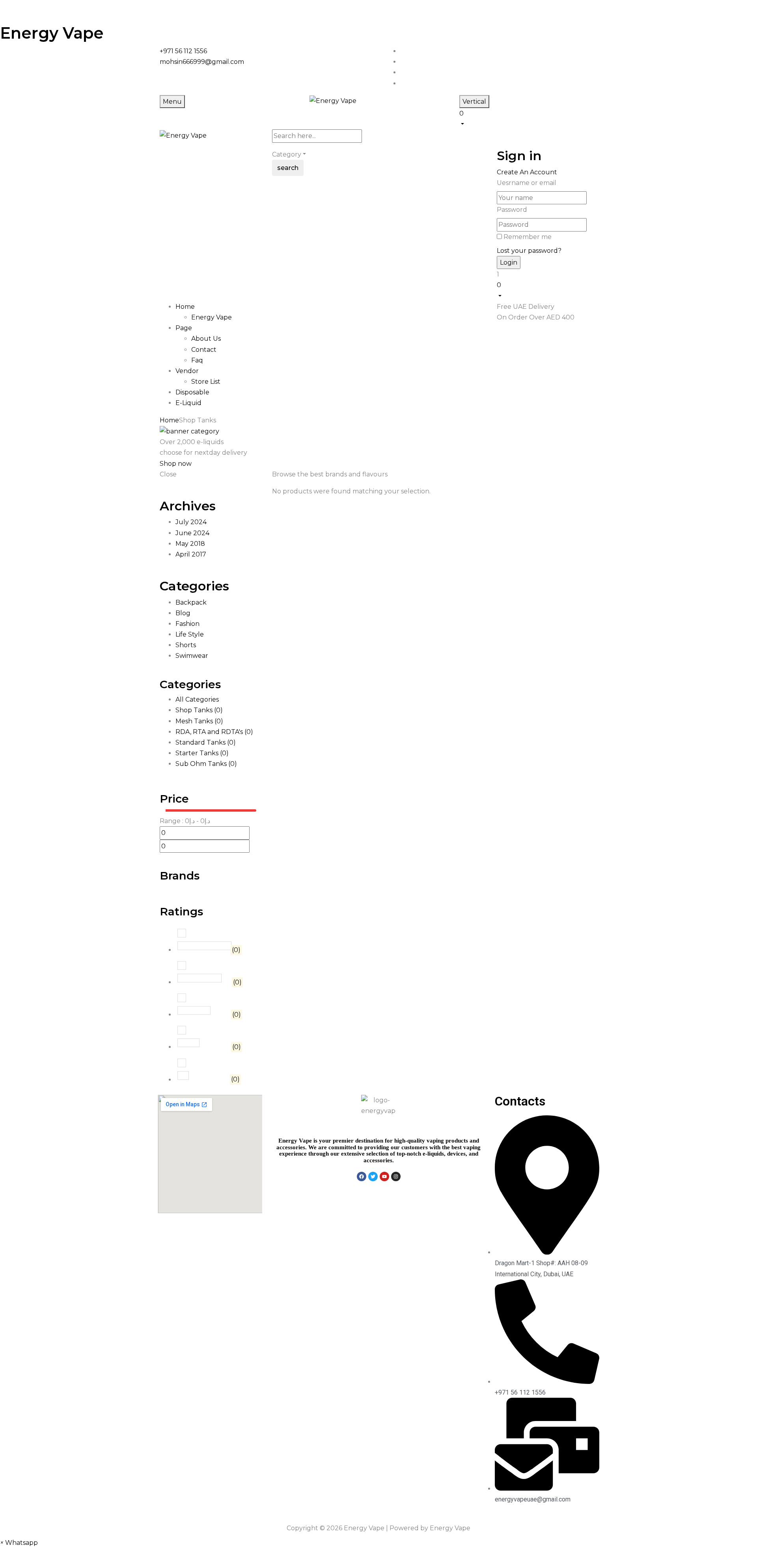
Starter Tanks (202, 753)
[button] (528, 118)
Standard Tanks (205, 742)
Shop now (176, 463)
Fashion (187, 623)
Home (169, 420)
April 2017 (190, 554)
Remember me (527, 237)
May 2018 (190, 543)
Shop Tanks (199, 710)
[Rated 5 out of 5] (204, 945)
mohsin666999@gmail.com (202, 61)
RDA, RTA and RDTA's (214, 732)
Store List (205, 381)
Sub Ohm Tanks (206, 763)
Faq (197, 360)
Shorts (185, 645)
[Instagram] (396, 1176)
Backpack (191, 602)
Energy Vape (52, 33)
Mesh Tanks (199, 721)
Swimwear (191, 655)
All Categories (197, 699)
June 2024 (192, 533)
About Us (206, 338)
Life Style (189, 634)
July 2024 (191, 522)
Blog (182, 613)
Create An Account (527, 172)
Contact (203, 349)
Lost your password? (529, 250)
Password (512, 209)
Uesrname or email (526, 183)
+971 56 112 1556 (183, 51)
